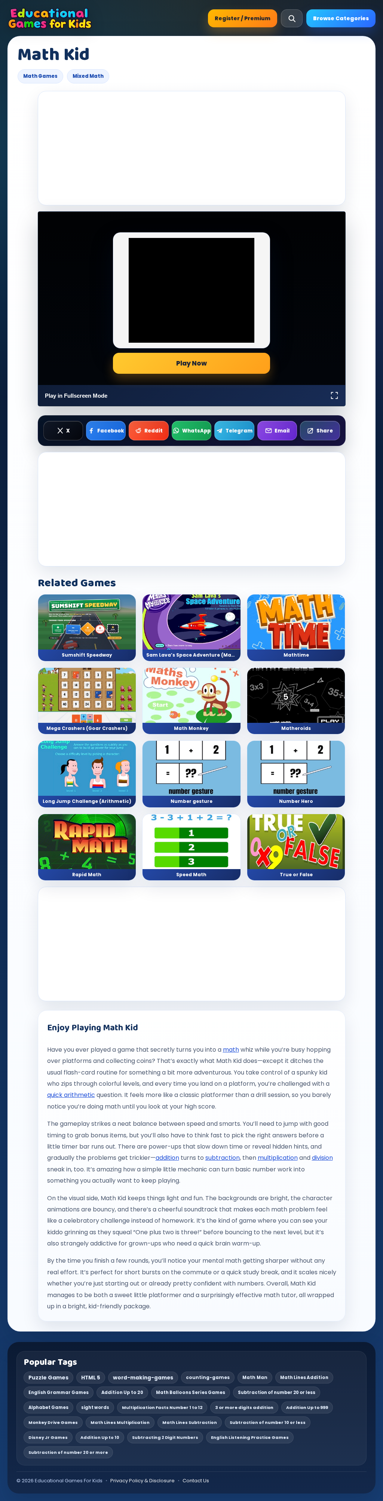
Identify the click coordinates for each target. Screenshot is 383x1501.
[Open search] (292, 18)
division (322, 1157)
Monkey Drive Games (53, 1422)
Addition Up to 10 (99, 1437)
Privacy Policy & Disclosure (142, 1480)
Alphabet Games (48, 1407)
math (231, 1049)
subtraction (222, 1157)
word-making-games (143, 1377)
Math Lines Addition (304, 1378)
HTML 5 (90, 1377)
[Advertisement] (192, 148)
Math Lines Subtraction (189, 1422)
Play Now (191, 363)
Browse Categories (341, 18)
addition (167, 1157)
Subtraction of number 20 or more (68, 1452)
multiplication (278, 1157)
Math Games (40, 76)
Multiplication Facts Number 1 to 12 (162, 1407)
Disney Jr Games (48, 1437)
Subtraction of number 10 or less (268, 1422)
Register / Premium (242, 18)
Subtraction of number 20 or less (276, 1392)
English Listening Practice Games (250, 1437)
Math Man (254, 1378)
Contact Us (196, 1480)
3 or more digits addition (244, 1407)
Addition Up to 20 (122, 1392)
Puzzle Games (48, 1377)
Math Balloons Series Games (190, 1392)
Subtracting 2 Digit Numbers (165, 1437)
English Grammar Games (58, 1392)
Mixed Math (88, 76)
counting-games (208, 1378)
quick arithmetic (71, 1095)
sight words (95, 1407)
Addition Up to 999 (307, 1407)
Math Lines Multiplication (120, 1422)
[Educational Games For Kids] (49, 18)
